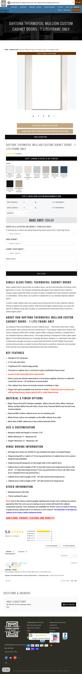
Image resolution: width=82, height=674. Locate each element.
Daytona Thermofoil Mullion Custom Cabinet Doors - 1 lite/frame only (27, 575)
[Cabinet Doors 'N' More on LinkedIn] (19, 657)
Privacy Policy (54, 628)
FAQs (28, 630)
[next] (73, 82)
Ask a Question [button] (53, 546)
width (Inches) (12, 202)
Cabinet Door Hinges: (15, 249)
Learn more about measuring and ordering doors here (45, 131)
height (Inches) (13, 208)
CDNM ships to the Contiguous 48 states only (4, 12)
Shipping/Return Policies (35, 622)
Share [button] (9, 581)
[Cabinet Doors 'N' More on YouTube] (10, 657)
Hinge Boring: (12, 239)
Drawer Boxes (32, 7)
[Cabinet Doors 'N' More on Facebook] (6, 657)
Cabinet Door (13, 49)
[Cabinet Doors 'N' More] (3, 3)
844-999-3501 (9, 648)
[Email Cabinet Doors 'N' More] (6, 663)
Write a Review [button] (70, 546)
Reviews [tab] (8, 551)
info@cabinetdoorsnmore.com (14, 645)
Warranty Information (34, 625)
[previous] (20, 82)
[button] (72, 581)
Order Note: (11, 259)
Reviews (67, 7)
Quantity (10, 213)
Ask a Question (40, 137)
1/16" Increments (58, 202)
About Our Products (33, 628)
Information (76, 7)
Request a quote (67, 10)
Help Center (60, 7)
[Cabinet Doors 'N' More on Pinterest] (15, 657)
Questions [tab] (21, 551)
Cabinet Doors (14, 7)
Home (6, 49)
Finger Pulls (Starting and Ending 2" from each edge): (29, 226)
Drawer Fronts (23, 7)
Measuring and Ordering (49, 7)
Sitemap (52, 630)
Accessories (38, 7)
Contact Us (60, 10)
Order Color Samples (76, 10)
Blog (71, 7)
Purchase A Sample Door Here (45, 125)
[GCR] (31, 635)
